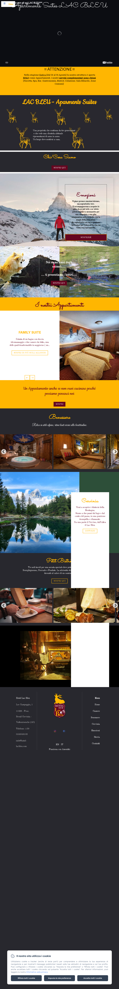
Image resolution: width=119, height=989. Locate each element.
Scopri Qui (60, 168)
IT (62, 745)
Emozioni (95, 731)
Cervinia (96, 724)
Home (97, 705)
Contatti (96, 744)
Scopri (59, 404)
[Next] (115, 451)
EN (57, 745)
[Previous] (3, 451)
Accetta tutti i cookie (92, 978)
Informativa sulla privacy (37, 972)
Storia (97, 737)
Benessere (95, 718)
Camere (96, 711)
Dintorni (90, 531)
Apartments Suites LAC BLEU (59, 6)
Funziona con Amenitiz (59, 749)
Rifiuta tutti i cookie (26, 978)
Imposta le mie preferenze (59, 978)
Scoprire (86, 237)
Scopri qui (60, 581)
